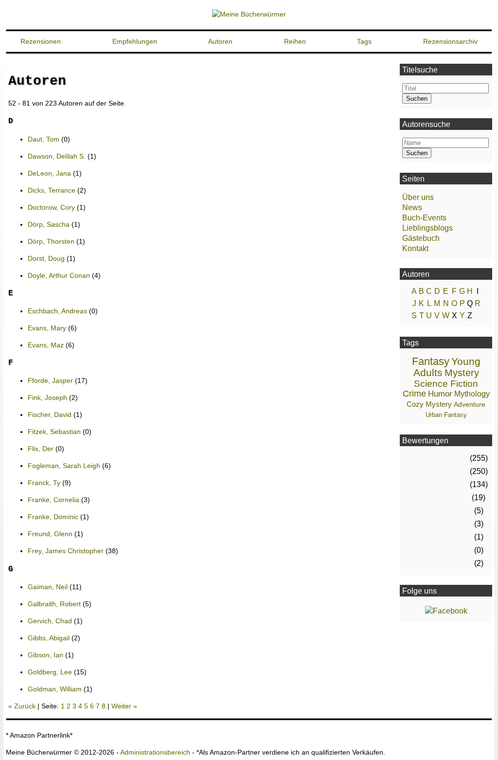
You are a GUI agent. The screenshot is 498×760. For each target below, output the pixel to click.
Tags (364, 41)
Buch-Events (424, 218)
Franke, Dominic (53, 517)
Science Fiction (446, 384)
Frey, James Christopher (66, 551)
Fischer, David (49, 414)
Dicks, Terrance (51, 190)
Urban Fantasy (446, 414)
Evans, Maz (46, 345)
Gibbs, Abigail (49, 638)
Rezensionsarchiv (450, 41)
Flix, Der (41, 448)
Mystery (462, 372)
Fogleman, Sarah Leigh (64, 466)
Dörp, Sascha (49, 224)
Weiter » (124, 706)
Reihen (295, 41)
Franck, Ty (44, 483)
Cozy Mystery (429, 404)
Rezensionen (40, 41)
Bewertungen (425, 440)
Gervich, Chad (50, 621)
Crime (414, 393)
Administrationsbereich (155, 752)
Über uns (418, 197)
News (412, 207)
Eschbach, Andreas (57, 311)
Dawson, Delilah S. (57, 156)
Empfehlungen (134, 41)
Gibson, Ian (45, 655)
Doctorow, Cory (51, 207)
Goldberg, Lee (50, 672)
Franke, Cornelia (53, 500)
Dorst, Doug (46, 258)
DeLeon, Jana (49, 173)
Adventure (469, 404)
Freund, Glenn (50, 534)
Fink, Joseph (47, 397)
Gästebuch (421, 238)
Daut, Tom (43, 139)
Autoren (220, 41)
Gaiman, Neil (48, 587)
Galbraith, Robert (54, 604)
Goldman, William (55, 689)
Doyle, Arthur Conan (59, 275)
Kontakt (415, 248)
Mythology (472, 394)
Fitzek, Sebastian (54, 431)
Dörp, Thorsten (51, 241)
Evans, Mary (47, 328)
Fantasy (430, 361)
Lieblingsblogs (427, 228)
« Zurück (22, 706)
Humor (440, 393)
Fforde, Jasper (50, 380)
